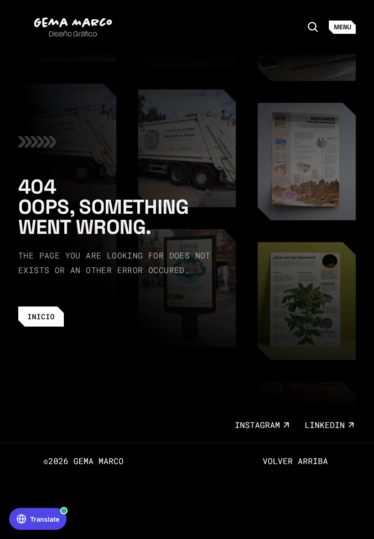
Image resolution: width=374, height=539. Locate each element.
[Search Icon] (312, 27)
